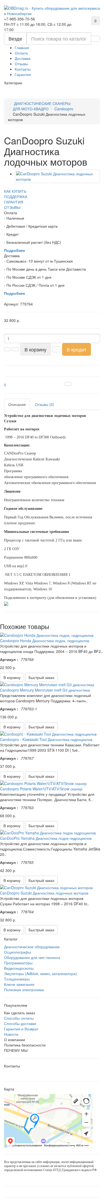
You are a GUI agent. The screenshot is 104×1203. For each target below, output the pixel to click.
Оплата (21, 53)
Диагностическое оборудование (32, 946)
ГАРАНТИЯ (13, 202)
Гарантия (23, 74)
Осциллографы (17, 952)
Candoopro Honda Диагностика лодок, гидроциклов (44, 640)
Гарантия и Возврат (21, 1028)
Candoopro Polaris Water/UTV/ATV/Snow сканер (41, 788)
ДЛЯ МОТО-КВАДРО (31, 108)
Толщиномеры (17, 979)
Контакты (23, 69)
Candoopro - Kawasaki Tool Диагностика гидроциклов (46, 739)
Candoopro (63, 108)
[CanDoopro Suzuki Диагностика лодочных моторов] (57, 176)
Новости (11, 1034)
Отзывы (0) (44, 404)
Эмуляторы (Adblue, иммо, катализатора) (40, 973)
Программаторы (18, 962)
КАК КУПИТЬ (15, 191)
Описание (17, 404)
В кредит (76, 349)
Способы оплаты (19, 1018)
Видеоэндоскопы (19, 968)
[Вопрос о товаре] (68, 384)
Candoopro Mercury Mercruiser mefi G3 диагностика (45, 690)
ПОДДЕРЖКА (15, 196)
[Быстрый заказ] (56, 349)
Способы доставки (20, 1023)
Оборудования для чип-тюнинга (32, 957)
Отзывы (21, 63)
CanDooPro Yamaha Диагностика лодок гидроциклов (45, 838)
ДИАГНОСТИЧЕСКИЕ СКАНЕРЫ (42, 103)
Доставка (22, 58)
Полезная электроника (24, 989)
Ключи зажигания (19, 984)
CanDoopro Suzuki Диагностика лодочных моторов (44, 893)
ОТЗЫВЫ (12, 207)
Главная (22, 47)
